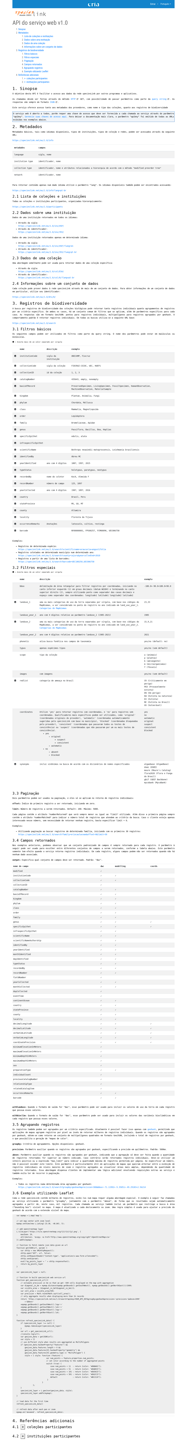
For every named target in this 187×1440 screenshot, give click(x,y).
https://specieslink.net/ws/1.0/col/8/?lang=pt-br (46, 277)
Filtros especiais (31, 57)
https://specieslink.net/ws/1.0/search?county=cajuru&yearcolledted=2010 (59, 555)
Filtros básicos (30, 53)
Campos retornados (33, 64)
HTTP (73, 99)
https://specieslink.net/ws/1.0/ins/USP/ (41, 226)
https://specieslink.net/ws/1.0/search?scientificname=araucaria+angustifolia (62, 549)
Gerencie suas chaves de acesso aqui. (46, 116)
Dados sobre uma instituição (37, 39)
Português (165, 4)
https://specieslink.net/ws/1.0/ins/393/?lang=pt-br (47, 252)
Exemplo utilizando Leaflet (36, 71)
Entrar (153, 4)
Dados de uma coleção (34, 43)
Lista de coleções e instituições (38, 36)
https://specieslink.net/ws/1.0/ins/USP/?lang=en (45, 246)
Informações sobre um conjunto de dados (43, 46)
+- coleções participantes (35, 78)
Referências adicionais (28, 75)
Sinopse (22, 29)
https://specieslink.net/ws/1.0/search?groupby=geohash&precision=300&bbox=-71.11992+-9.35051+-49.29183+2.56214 (82, 1187)
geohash (152, 1129)
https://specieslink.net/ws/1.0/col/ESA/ (41, 271)
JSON (52, 102)
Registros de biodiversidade (31, 50)
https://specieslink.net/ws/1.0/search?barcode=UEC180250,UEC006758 (56, 561)
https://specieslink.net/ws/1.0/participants (37, 207)
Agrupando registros (33, 68)
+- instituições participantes (36, 82)
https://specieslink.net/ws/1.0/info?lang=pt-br (39, 190)
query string (159, 99)
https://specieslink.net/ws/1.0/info (32, 140)
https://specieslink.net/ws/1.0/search (34, 323)
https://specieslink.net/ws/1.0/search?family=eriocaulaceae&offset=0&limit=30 (62, 834)
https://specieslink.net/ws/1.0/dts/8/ (34, 297)
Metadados (23, 32)
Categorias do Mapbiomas (53, 608)
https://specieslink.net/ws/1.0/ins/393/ (41, 232)
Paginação (29, 60)
